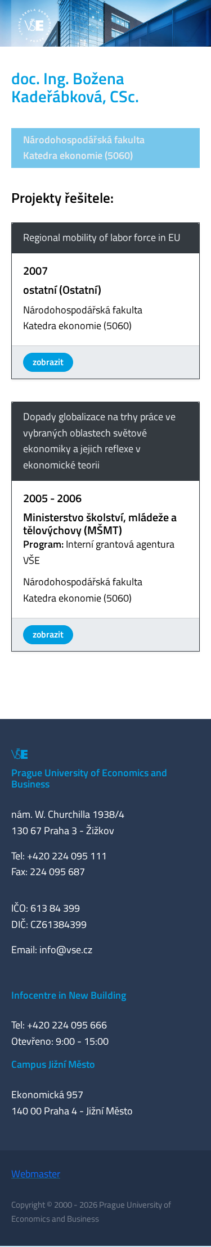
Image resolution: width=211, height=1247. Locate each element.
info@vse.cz (65, 949)
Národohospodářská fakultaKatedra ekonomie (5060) (84, 147)
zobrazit (48, 361)
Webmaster (35, 1173)
